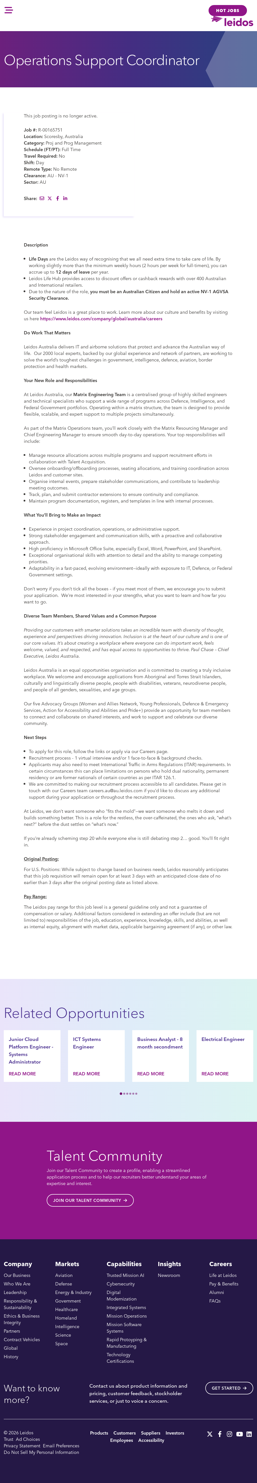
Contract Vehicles (22, 1339)
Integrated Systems (126, 1307)
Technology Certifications (120, 1357)
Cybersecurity (121, 1283)
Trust (8, 1439)
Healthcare (66, 1309)
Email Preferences (61, 1445)
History (11, 1356)
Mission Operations (127, 1315)
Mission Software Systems (124, 1327)
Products (99, 1432)
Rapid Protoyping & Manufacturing (127, 1342)
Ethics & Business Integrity (22, 1319)
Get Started (226, 1388)
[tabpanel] (32, 1056)
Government (68, 1300)
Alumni (216, 1292)
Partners (12, 1330)
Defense (63, 1283)
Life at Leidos (223, 1275)
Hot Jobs (227, 11)
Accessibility (151, 1440)
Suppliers (150, 1432)
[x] (210, 1432)
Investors (175, 1432)
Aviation (64, 1275)
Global (11, 1347)
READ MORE (22, 1073)
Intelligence (67, 1326)
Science (63, 1334)
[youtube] (239, 1432)
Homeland (66, 1317)
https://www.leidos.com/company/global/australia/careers (101, 318)
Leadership (15, 1292)
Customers (124, 1432)
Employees (121, 1440)
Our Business (17, 1275)
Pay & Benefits (223, 1283)
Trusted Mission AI (125, 1275)
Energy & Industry (73, 1292)
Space (61, 1343)
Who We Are (17, 1283)
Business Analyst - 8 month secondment (160, 1042)
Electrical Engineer (223, 1039)
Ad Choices (28, 1439)
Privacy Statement (22, 1445)
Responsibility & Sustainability (20, 1304)
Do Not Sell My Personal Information (41, 1452)
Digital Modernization (122, 1295)
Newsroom (169, 1275)
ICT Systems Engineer (87, 1042)
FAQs (215, 1300)
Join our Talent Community (87, 1200)
